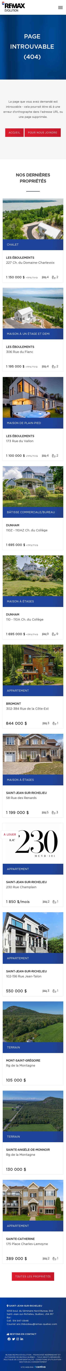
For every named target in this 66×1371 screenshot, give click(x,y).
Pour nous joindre (42, 133)
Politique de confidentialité (19, 1359)
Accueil (14, 133)
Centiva (40, 1367)
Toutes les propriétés (33, 1277)
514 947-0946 (21, 1321)
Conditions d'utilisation (48, 1359)
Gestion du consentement (33, 1362)
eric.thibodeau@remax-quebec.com (37, 1324)
